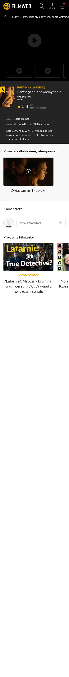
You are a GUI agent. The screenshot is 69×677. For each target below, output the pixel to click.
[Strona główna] (5, 17)
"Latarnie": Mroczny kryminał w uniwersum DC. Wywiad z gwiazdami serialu (28, 286)
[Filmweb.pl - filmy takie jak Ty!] (17, 6)
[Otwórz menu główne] (62, 6)
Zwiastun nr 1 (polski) (28, 190)
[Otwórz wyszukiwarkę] (41, 6)
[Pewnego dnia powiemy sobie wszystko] (7, 97)
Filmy (15, 16)
